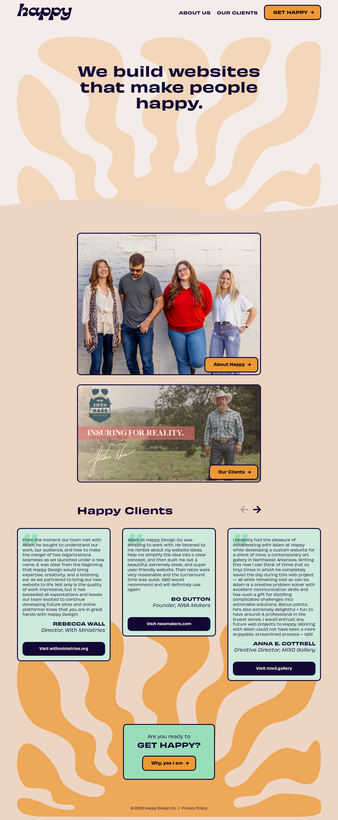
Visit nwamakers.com (169, 623)
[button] (244, 510)
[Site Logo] (44, 12)
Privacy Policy (194, 808)
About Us (195, 12)
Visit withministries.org (63, 648)
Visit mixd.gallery (274, 668)
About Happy (229, 364)
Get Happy (290, 12)
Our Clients (237, 12)
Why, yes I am (167, 763)
